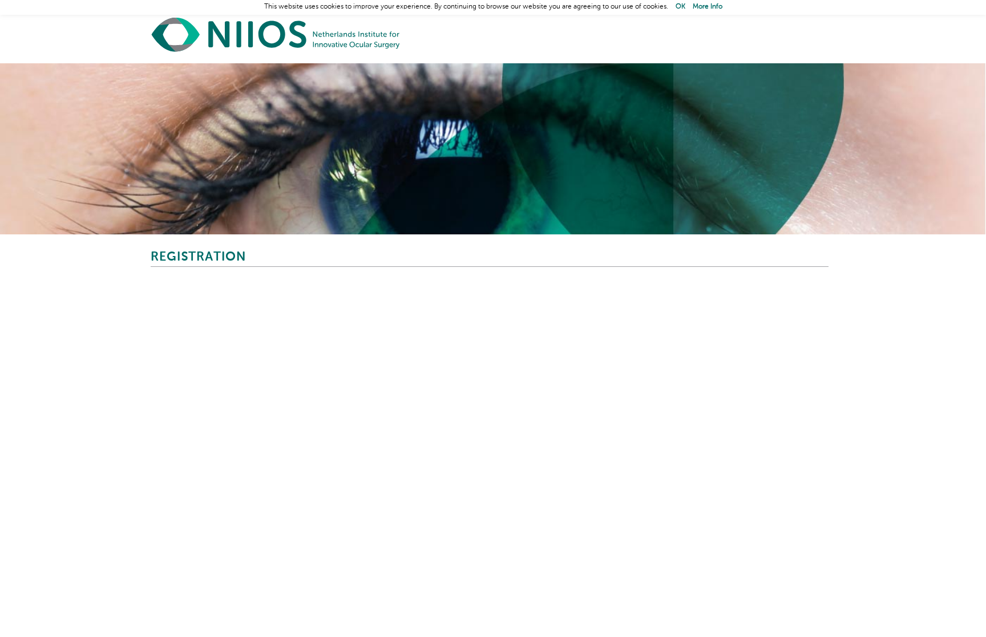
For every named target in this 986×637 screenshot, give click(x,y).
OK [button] (680, 6)
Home (276, 34)
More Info (707, 6)
